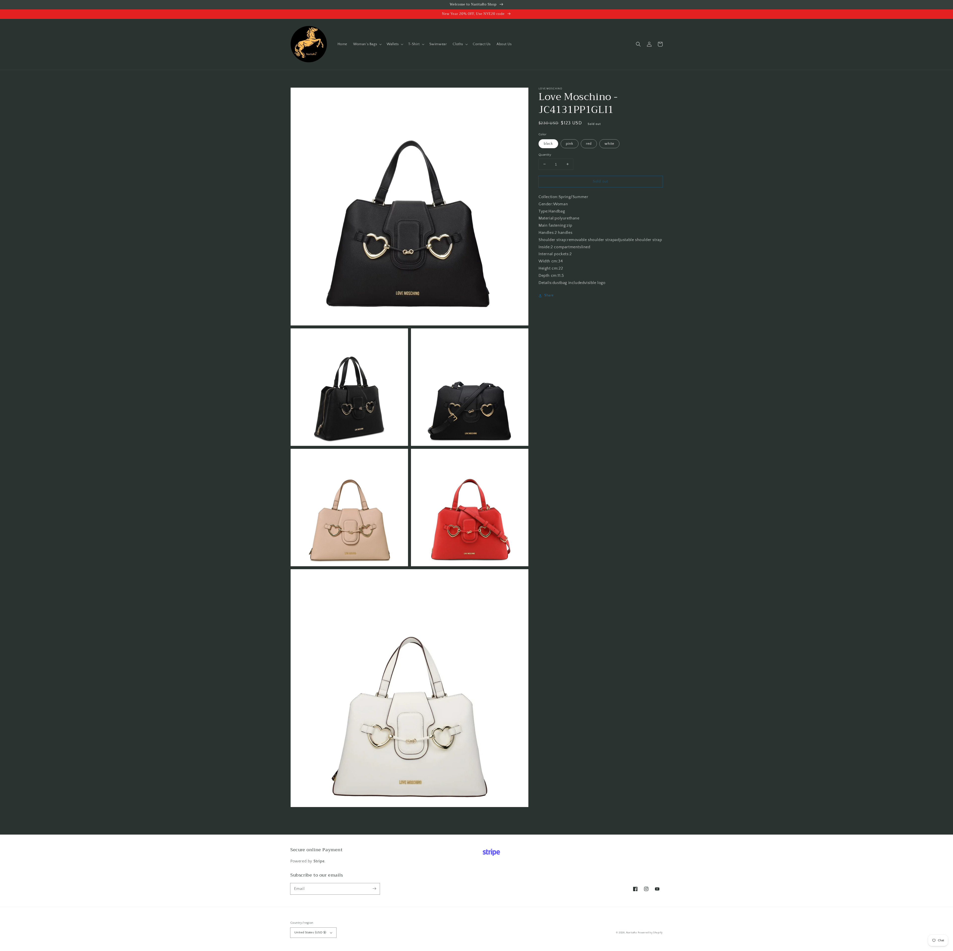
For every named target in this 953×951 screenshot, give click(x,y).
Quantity (545, 154)
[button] (367, 44)
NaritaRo (631, 932)
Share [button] (549, 295)
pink (569, 143)
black (548, 143)
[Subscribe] (374, 888)
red (589, 143)
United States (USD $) (310, 932)
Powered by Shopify (650, 932)
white (609, 143)
